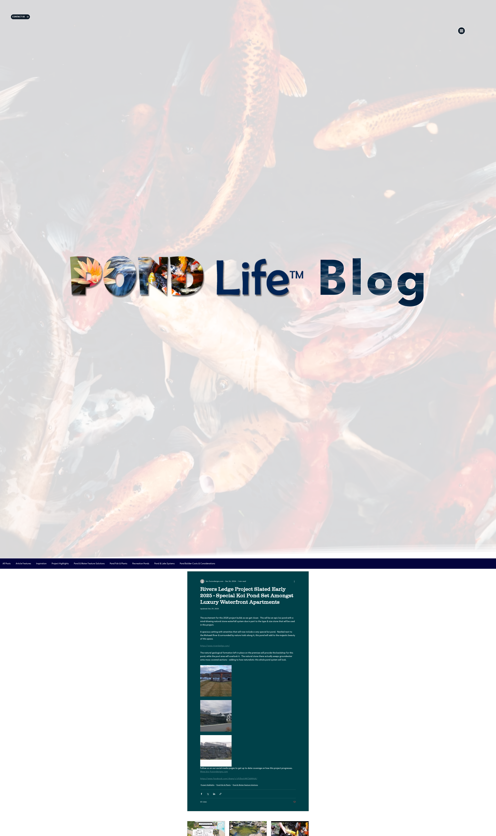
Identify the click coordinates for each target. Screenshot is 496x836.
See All (306, 816)
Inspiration (41, 564)
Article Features (23, 564)
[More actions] (294, 581)
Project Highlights (60, 564)
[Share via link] (220, 794)
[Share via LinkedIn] (214, 794)
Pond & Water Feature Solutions (89, 564)
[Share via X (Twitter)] (208, 794)
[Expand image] (216, 715)
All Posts (7, 564)
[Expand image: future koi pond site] (216, 681)
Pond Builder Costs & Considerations (197, 564)
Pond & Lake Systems (164, 564)
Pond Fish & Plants (118, 564)
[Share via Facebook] (201, 794)
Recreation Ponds (140, 564)
